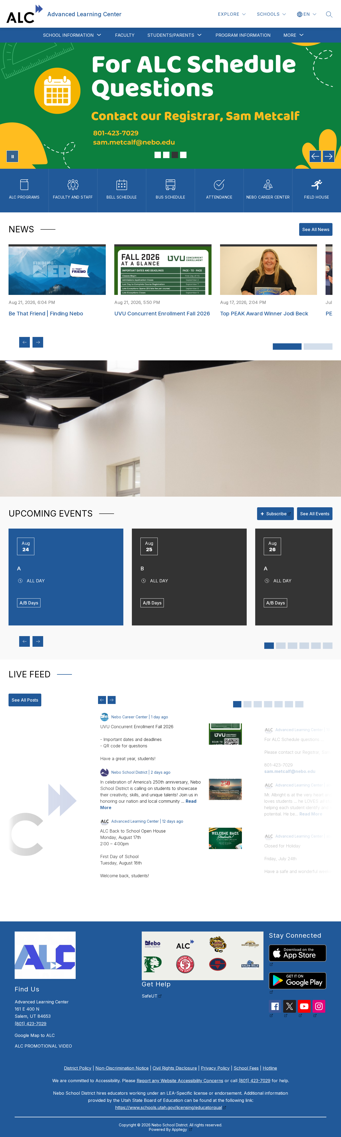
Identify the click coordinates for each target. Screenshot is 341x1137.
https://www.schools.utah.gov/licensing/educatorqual (168, 1107)
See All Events (314, 513)
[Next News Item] (38, 342)
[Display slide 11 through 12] (327, 645)
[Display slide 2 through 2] (247, 704)
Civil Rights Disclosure (175, 1068)
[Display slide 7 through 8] (304, 645)
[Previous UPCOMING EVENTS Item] (24, 641)
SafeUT (149, 996)
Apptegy (180, 1129)
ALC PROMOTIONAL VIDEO (43, 1046)
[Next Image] (329, 156)
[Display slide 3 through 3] (258, 704)
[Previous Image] (315, 156)
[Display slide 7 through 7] (299, 704)
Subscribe (273, 513)
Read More (310, 814)
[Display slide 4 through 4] (268, 704)
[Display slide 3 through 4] (281, 645)
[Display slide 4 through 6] (318, 346)
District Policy (77, 1068)
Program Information (243, 35)
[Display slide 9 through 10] (316, 645)
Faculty (125, 35)
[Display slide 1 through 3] (287, 346)
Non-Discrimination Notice (122, 1068)
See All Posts (25, 700)
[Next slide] (111, 700)
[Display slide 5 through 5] (278, 704)
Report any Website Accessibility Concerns (180, 1080)
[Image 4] (183, 155)
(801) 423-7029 (30, 1023)
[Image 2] (166, 155)
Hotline (270, 1068)
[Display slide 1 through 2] (269, 645)
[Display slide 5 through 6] (292, 645)
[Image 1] (158, 155)
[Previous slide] (102, 700)
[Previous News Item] (24, 342)
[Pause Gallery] (12, 156)
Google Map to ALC (35, 1035)
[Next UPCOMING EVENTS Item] (38, 641)
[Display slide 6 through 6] (289, 704)
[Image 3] (175, 155)
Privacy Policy (215, 1068)
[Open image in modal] (225, 734)
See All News (315, 229)
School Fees (246, 1068)
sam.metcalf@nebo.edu (289, 771)
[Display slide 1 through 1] (237, 704)
